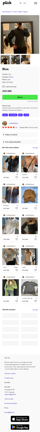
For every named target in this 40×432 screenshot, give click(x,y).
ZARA (26, 115)
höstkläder (13, 115)
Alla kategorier (7, 12)
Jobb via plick (8, 399)
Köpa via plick (11, 134)
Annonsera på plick (10, 403)
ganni (5, 115)
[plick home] (7, 3)
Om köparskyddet (13, 142)
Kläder (20, 12)
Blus (20, 115)
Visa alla (35, 148)
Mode (15, 12)
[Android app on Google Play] (20, 427)
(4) (16, 127)
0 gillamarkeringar (10, 87)
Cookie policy (8, 378)
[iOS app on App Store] (20, 419)
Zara (8, 79)
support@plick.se (10, 394)
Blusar (26, 12)
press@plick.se (9, 412)
